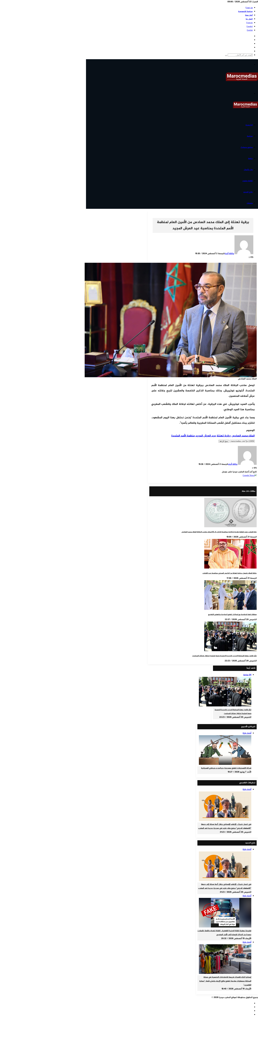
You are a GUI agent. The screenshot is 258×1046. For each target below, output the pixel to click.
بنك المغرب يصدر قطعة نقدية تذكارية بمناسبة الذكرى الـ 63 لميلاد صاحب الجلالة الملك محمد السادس (219, 531)
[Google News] (250, 475)
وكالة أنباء (229, 253)
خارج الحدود (248, 192)
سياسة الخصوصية (245, 11)
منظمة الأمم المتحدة (183, 436)
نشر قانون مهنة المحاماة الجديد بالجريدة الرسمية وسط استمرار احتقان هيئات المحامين (224, 655)
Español (250, 26)
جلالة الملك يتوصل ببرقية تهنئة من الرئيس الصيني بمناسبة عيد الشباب (230, 573)
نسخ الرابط (224, 441)
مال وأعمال (248, 169)
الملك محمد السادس (243, 436)
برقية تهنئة (224, 436)
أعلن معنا (249, 15)
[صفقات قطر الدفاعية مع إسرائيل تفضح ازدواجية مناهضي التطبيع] (230, 609)
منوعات (250, 203)
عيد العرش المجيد (205, 436)
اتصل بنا (249, 19)
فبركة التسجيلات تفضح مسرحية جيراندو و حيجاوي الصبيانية (226, 768)
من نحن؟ (249, 7)
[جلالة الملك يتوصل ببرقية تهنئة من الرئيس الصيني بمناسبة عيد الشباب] (230, 568)
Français (249, 22)
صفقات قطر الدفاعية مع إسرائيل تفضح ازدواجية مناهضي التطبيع (232, 614)
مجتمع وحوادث (247, 147)
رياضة (250, 158)
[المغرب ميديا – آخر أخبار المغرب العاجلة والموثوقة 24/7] (242, 80)
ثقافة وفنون (247, 180)
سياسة (250, 136)
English (250, 30)
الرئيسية (249, 125)
